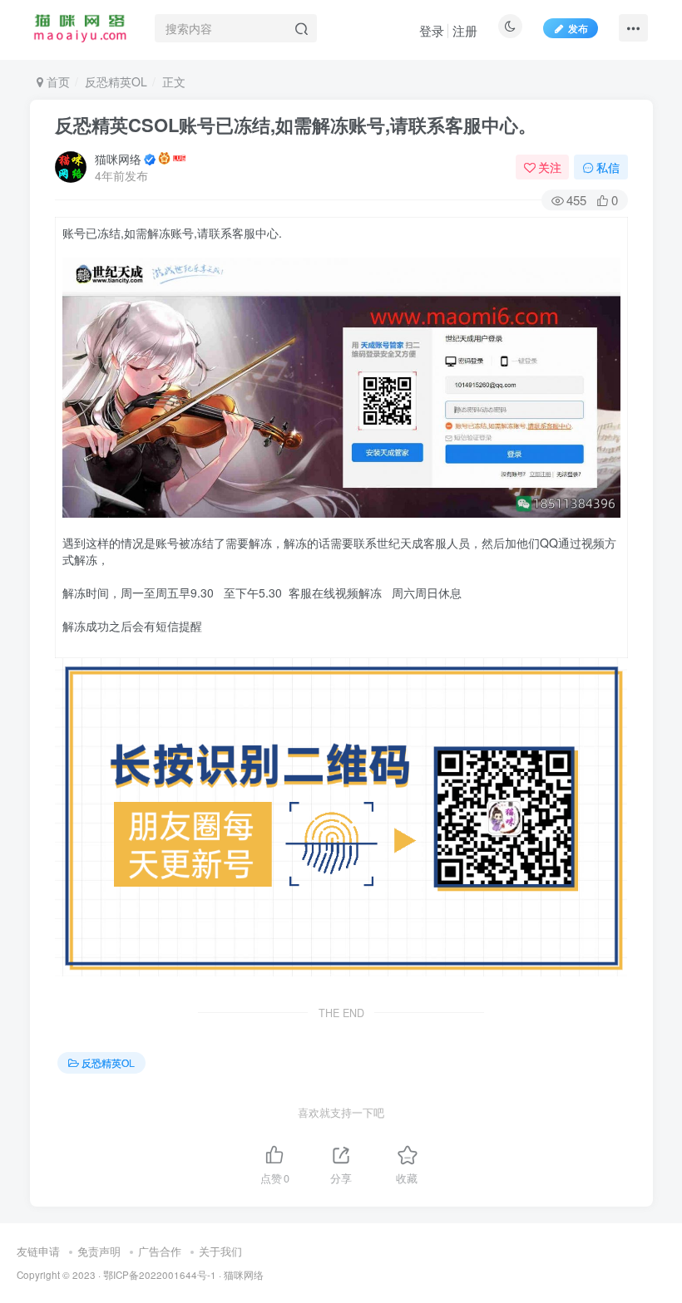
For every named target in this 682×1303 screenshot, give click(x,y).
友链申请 (38, 1251)
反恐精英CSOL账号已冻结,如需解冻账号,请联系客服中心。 (295, 124)
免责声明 (99, 1251)
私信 (608, 167)
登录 (431, 30)
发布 (578, 28)
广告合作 (159, 1251)
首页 (56, 81)
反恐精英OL (116, 81)
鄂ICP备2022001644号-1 (159, 1274)
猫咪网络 (118, 158)
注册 (464, 30)
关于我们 (220, 1251)
